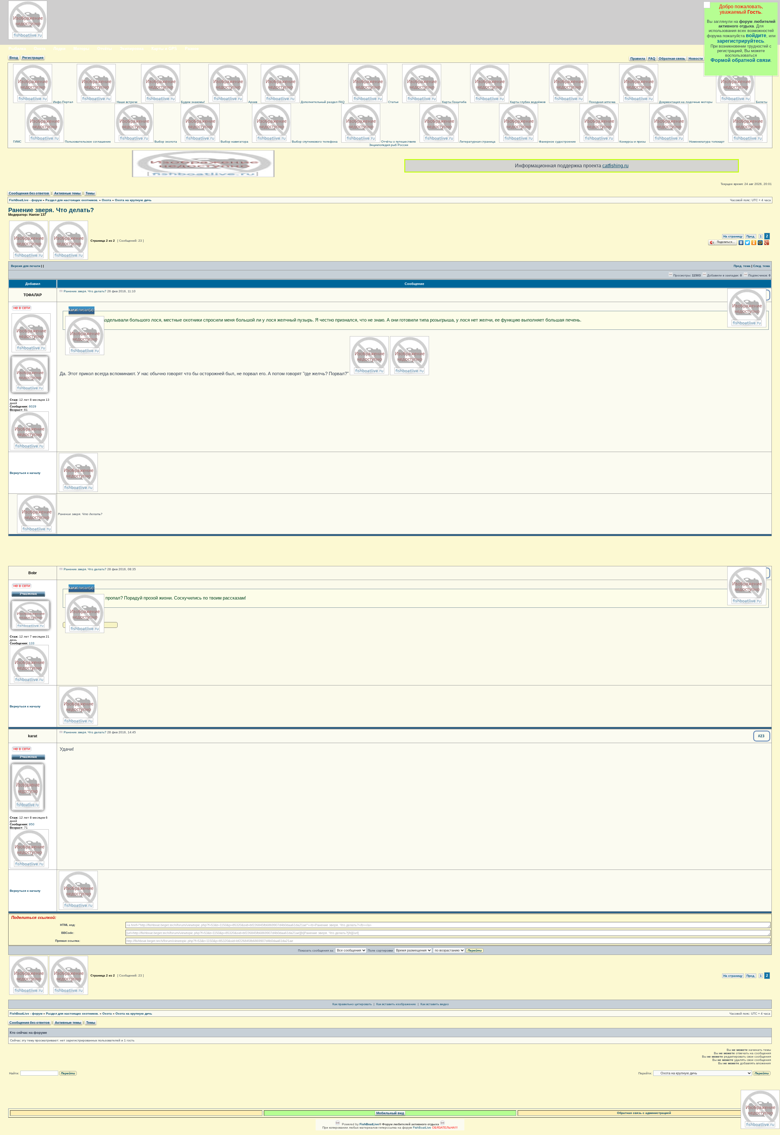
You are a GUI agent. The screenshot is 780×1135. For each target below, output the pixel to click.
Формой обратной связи (741, 60)
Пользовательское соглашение (87, 141)
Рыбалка (17, 48)
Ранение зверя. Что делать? (51, 210)
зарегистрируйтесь (740, 41)
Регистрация (32, 57)
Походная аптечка (601, 102)
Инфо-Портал (62, 102)
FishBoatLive (422, 1127)
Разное (192, 48)
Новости (696, 58)
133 (31, 643)
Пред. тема (742, 266)
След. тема (761, 266)
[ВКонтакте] (741, 243)
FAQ (651, 58)
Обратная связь (672, 58)
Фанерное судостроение (557, 141)
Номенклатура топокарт (706, 141)
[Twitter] (747, 243)
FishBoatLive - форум (25, 200)
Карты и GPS (164, 48)
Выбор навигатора (234, 141)
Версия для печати (25, 266)
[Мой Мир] (760, 243)
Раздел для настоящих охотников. (71, 200)
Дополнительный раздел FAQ (322, 102)
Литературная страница (477, 141)
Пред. (750, 236)
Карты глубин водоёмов (527, 102)
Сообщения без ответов (29, 193)
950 (31, 824)
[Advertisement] (390, 551)
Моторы (81, 48)
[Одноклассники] (754, 243)
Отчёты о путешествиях (398, 141)
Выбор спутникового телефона (314, 141)
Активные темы (67, 193)
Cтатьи (393, 102)
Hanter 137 (37, 214)
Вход (13, 57)
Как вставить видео (434, 1004)
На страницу (733, 236)
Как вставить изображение (396, 1004)
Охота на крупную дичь (133, 200)
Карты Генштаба (453, 102)
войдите (756, 35)
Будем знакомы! (192, 102)
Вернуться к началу (25, 473)
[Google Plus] (767, 243)
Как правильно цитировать (352, 1004)
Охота (39, 48)
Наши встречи (126, 102)
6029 (32, 406)
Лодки (59, 48)
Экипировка (132, 48)
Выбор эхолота (165, 141)
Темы (90, 193)
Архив (252, 102)
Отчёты (104, 48)
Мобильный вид (390, 1113)
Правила (637, 58)
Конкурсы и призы (632, 141)
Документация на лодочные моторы (685, 102)
